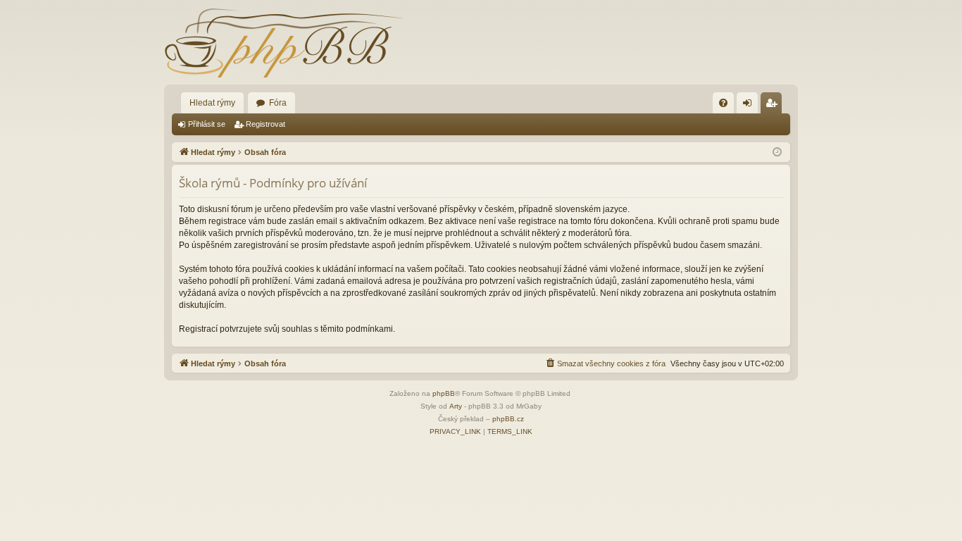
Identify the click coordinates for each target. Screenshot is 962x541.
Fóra (278, 103)
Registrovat (265, 124)
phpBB (443, 393)
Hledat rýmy (212, 103)
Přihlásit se (206, 124)
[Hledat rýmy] (284, 42)
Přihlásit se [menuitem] (750, 105)
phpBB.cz (508, 419)
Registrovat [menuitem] (774, 105)
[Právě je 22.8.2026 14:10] (777, 152)
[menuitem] (723, 102)
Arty (455, 406)
